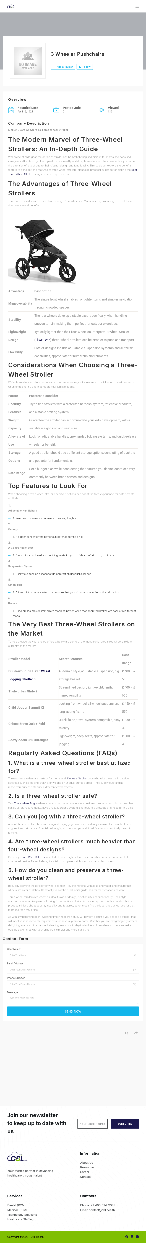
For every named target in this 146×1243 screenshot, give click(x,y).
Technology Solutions (22, 1214)
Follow (86, 66)
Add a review (64, 66)
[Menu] (137, 6)
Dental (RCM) (16, 1205)
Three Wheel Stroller (32, 857)
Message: (13, 992)
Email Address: (15, 963)
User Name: (14, 949)
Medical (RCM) (17, 1210)
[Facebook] (126, 1236)
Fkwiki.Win (42, 340)
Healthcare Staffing (20, 1219)
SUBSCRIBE (125, 1123)
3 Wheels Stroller (76, 778)
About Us (86, 1162)
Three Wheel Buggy (26, 803)
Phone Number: (16, 977)
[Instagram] (137, 1236)
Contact (85, 1176)
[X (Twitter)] (132, 1236)
